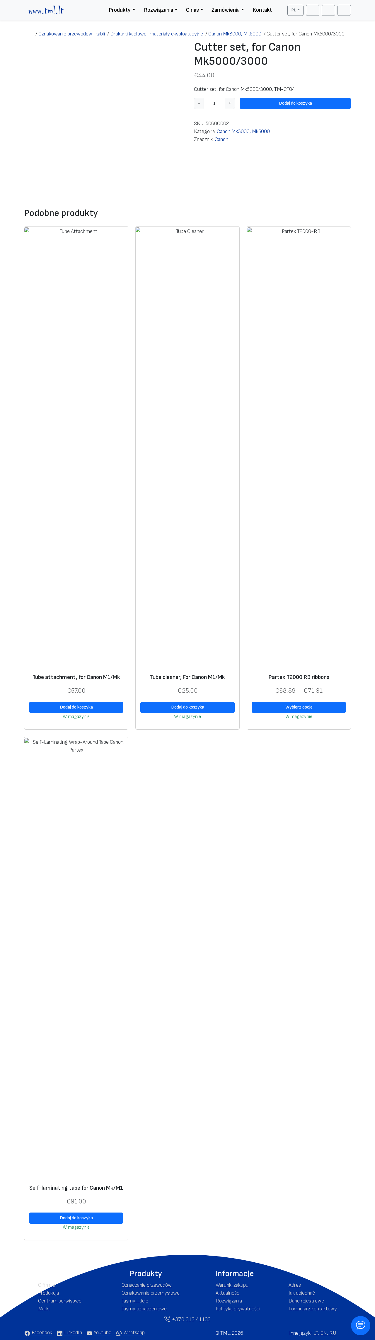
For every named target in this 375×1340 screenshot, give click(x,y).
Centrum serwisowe (59, 1301)
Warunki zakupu (232, 1285)
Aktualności (228, 1293)
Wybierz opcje (299, 707)
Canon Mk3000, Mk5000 (243, 131)
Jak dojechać (302, 1293)
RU (332, 1333)
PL (293, 10)
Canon (221, 139)
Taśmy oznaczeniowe (144, 1309)
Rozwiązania (158, 10)
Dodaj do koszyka (295, 103)
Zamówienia (226, 10)
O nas (192, 10)
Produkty (120, 10)
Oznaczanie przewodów (147, 1285)
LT (315, 1333)
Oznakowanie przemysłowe (151, 1293)
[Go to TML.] (29, 34)
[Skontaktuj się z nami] (360, 1325)
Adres (295, 1285)
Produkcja (48, 1293)
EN (323, 1333)
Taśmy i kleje (135, 1301)
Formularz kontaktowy (313, 1309)
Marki (44, 1309)
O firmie (46, 1285)
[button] (62, 1274)
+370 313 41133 (190, 1319)
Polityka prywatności (238, 1309)
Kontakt (262, 10)
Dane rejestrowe (306, 1301)
